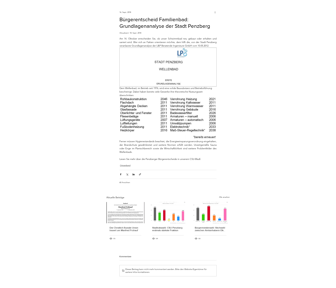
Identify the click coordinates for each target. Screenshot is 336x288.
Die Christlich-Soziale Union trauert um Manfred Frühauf (124, 229)
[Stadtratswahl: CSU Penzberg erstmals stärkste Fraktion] (168, 212)
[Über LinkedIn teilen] (133, 174)
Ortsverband (125, 165)
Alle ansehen (224, 197)
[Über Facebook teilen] (120, 174)
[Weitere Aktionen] (215, 12)
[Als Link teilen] (140, 174)
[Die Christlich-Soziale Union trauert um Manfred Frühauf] (125, 212)
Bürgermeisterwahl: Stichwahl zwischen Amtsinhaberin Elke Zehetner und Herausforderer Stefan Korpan (210, 229)
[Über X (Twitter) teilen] (127, 174)
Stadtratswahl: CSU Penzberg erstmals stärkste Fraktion (167, 229)
